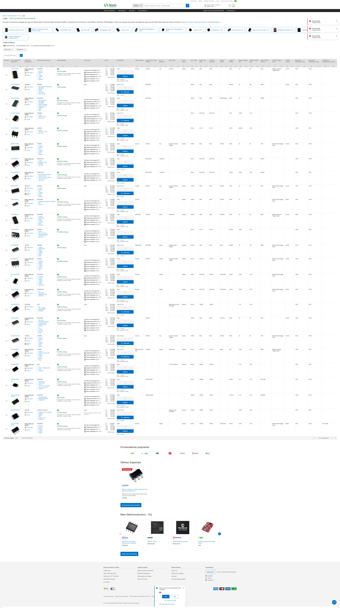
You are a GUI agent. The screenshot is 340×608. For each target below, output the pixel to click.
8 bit (40, 108)
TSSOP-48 (41, 400)
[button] (109, 10)
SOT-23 (41, 268)
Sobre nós (174, 570)
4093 (40, 256)
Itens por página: (9, 438)
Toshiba (209, 22)
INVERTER (41, 293)
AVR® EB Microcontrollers (180, 541)
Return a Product (142, 579)
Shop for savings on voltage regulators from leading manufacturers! (134, 490)
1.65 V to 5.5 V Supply (45, 177)
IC (39, 291)
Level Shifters (64, 30)
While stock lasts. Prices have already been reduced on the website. (134, 494)
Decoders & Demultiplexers (147, 29)
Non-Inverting (42, 233)
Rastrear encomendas (226, 1)
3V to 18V (41, 92)
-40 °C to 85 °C (43, 178)
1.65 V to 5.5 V (43, 116)
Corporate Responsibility (178, 579)
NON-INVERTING (43, 398)
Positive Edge (42, 324)
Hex (40, 74)
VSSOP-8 (41, 388)
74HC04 (41, 79)
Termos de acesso (108, 596)
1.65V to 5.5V (42, 236)
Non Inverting (42, 176)
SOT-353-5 (42, 118)
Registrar (217, 5)
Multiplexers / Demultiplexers (174, 29)
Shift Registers (103, 30)
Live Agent (106, 582)
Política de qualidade (177, 573)
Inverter (41, 72)
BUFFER (41, 163)
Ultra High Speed (43, 234)
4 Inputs (41, 413)
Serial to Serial (42, 106)
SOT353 (41, 165)
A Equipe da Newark (209, 1)
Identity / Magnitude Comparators (14, 37)
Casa (4, 15)
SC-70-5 (41, 133)
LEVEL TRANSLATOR (44, 368)
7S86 (40, 360)
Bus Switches (236, 30)
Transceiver (42, 381)
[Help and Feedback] (334, 602)
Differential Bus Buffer (45, 174)
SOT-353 (41, 180)
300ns (40, 89)
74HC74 (41, 325)
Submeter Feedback (109, 579)
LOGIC (40, 161)
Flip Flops (83, 30)
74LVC (40, 384)
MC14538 (41, 88)
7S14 (40, 269)
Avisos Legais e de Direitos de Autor (140, 596)
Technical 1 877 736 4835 (110, 576)
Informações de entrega (144, 576)
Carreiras (174, 576)
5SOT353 (41, 296)
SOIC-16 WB (42, 93)
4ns (40, 416)
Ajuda (217, 1)
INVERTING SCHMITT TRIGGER (47, 201)
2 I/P (40, 369)
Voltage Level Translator (45, 412)
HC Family (41, 101)
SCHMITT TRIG (43, 162)
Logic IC (41, 71)
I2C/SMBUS (42, 309)
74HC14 (41, 154)
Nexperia (184, 22)
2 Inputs (41, 221)
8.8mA (40, 91)
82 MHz (41, 330)
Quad (40, 219)
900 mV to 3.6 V (43, 131)
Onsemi (190, 22)
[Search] (187, 5)
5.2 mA (40, 331)
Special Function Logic (259, 30)
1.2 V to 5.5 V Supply (44, 385)
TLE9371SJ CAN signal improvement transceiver (129, 542)
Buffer (40, 115)
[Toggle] (4, 45)
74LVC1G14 (41, 285)
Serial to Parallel (43, 104)
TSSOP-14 (41, 419)
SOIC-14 (41, 204)
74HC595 (41, 103)
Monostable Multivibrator (45, 86)
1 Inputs (41, 75)
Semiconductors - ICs (14, 15)
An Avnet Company (108, 603)
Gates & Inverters (14, 30)
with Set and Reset (44, 321)
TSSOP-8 (41, 370)
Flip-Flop (41, 320)
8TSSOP (41, 310)
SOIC (40, 78)
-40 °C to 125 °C (43, 387)
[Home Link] (110, 6)
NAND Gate (42, 248)
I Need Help (106, 570)
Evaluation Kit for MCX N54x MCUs (206, 542)
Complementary (43, 323)
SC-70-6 (41, 237)
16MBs (40, 415)
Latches (123, 30)
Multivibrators (215, 30)
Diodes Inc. (217, 22)
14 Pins (40, 76)
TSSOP (40, 283)
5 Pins (40, 266)
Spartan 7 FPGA (152, 541)
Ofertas (200, 1)
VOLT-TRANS (42, 308)
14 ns (40, 328)
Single (40, 263)
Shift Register (42, 100)
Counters (195, 30)
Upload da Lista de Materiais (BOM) (213, 10)
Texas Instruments (200, 22)
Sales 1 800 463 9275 (109, 573)
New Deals (193, 1)
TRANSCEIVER (42, 397)
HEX (40, 203)
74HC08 (41, 225)
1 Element (41, 107)
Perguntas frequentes (143, 573)
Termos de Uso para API (121, 596)
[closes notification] (336, 6)
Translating (41, 383)
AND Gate (41, 218)
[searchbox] (164, 5)
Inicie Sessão (210, 5)
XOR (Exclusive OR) (44, 353)
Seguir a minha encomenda (145, 570)
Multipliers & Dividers (284, 30)
